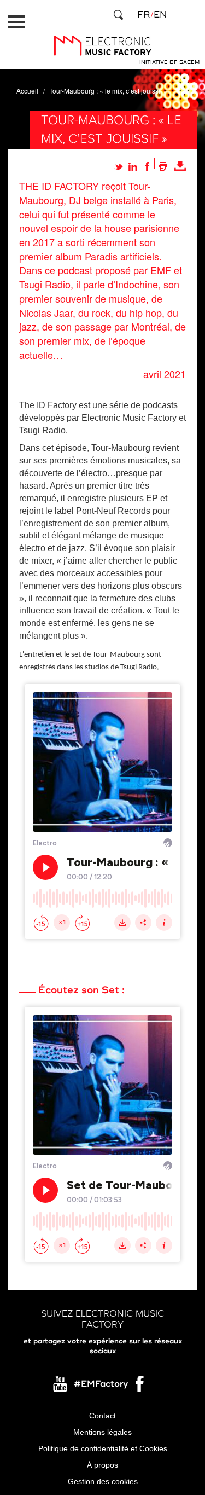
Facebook (140, 1387)
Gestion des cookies (103, 1481)
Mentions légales (102, 1432)
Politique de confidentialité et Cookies (102, 1448)
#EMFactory (101, 1383)
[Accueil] (102, 46)
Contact (102, 1415)
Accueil (27, 90)
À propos (102, 1465)
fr (143, 14)
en (160, 14)
